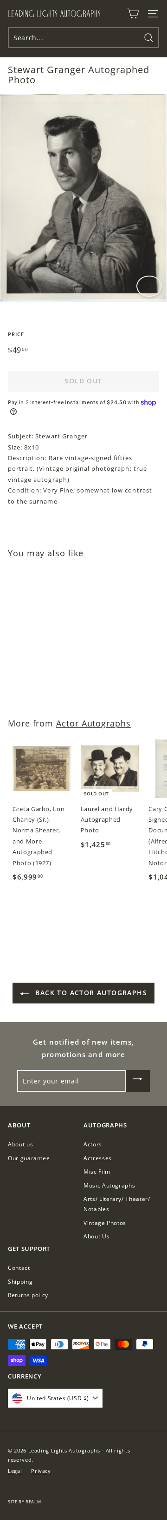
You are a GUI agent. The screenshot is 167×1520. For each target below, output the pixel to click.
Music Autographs (109, 1185)
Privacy (41, 1470)
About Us (96, 1236)
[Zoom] (149, 286)
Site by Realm (24, 1502)
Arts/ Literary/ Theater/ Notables (117, 1204)
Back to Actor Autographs (90, 992)
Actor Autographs (93, 723)
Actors (93, 1144)
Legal (15, 1470)
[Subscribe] (138, 1081)
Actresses (98, 1158)
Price (16, 334)
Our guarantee (29, 1158)
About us (20, 1144)
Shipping (20, 1282)
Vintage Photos (105, 1223)
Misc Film (97, 1171)
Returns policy (28, 1295)
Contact (19, 1268)
